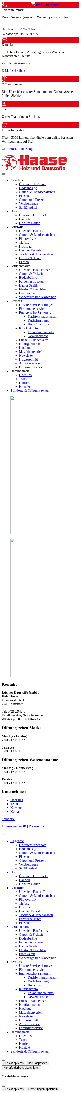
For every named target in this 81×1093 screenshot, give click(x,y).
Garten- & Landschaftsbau (37, 192)
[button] (3, 174)
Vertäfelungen (28, 203)
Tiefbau (24, 242)
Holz (13, 872)
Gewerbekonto (38, 336)
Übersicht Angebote (32, 184)
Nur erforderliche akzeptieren (21, 1067)
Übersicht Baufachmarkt (35, 270)
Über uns (25, 375)
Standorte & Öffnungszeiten (29, 390)
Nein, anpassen (37, 1063)
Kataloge (25, 347)
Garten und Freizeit (32, 199)
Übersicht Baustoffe (32, 231)
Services (16, 962)
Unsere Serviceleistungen (36, 305)
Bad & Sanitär (28, 285)
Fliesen (24, 196)
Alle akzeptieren (13, 1063)
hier (18, 95)
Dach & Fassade (30, 250)
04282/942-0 (27, 29)
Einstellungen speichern (43, 1089)
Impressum (9, 826)
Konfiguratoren (29, 344)
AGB (22, 826)
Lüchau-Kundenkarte (33, 340)
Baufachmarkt (20, 927)
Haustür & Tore (38, 324)
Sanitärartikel (28, 207)
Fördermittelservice (32, 309)
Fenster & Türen (30, 258)
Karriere (24, 383)
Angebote (17, 841)
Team (23, 379)
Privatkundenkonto (41, 332)
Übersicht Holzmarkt (33, 215)
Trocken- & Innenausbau (36, 254)
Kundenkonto (29, 328)
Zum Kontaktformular (17, 63)
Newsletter (26, 355)
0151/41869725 (29, 34)
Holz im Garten (29, 223)
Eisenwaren (27, 293)
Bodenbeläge (28, 188)
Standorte (8, 819)
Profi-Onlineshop (47, 5)
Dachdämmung (38, 320)
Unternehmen (19, 1032)
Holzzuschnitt (28, 359)
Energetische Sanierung (35, 312)
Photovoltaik (27, 238)
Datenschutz (37, 826)
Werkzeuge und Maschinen (37, 297)
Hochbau (25, 246)
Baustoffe (17, 888)
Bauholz (24, 219)
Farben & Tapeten (31, 281)
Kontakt (24, 386)
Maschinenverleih (31, 351)
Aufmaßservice (29, 363)
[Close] (3, 834)
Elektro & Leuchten (32, 289)
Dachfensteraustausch (42, 316)
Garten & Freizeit (31, 273)
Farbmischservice (31, 367)
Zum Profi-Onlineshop (17, 149)
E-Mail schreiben (13, 70)
